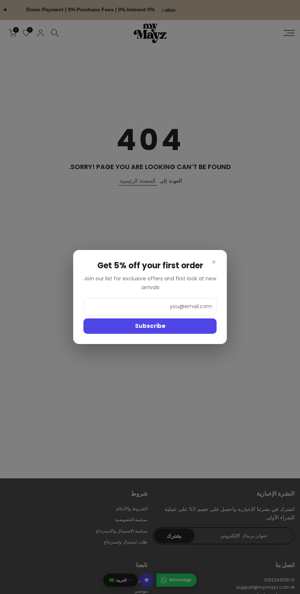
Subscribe (150, 326)
